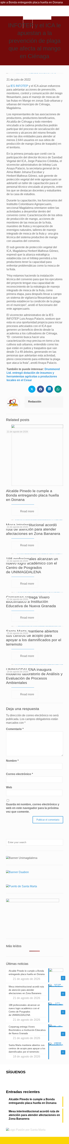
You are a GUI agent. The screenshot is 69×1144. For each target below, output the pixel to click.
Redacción (34, 401)
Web (9, 787)
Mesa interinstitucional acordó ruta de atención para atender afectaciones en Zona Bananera (33, 529)
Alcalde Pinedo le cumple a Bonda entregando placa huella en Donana (32, 495)
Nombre (12, 760)
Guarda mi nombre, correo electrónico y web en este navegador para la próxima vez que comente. (32, 808)
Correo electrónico (19, 774)
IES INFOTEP (19, 85)
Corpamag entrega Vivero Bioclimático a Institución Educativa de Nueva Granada (31, 601)
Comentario (15, 729)
